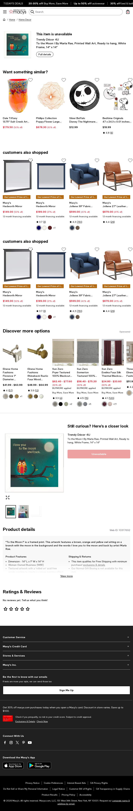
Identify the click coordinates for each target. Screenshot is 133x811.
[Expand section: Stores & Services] (66, 655)
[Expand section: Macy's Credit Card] (66, 646)
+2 (71, 404)
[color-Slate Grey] (78, 228)
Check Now (42, 721)
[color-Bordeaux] (104, 404)
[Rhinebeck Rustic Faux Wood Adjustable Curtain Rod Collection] (39, 352)
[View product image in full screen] (8, 497)
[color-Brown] (50, 228)
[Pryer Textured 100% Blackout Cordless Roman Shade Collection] (63, 352)
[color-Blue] (39, 228)
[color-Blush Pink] (110, 404)
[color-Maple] (30, 396)
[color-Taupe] (129, 393)
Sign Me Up (66, 690)
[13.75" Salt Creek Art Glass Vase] (18, 96)
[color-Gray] (80, 404)
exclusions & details (94, 565)
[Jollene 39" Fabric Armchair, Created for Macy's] (84, 176)
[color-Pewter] (5, 396)
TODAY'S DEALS (13, 3)
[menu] (5, 12)
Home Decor (25, 19)
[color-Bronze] (11, 396)
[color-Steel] (55, 404)
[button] (34, 471)
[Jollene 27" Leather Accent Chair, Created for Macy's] (118, 176)
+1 (54, 228)
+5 (90, 404)
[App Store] (13, 765)
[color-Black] (61, 404)
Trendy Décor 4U (47, 39)
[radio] (39, 228)
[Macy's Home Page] (17, 11)
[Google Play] (39, 765)
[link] (18, 122)
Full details (44, 54)
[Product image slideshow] (34, 463)
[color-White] (44, 228)
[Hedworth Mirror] (18, 176)
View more (66, 575)
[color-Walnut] (36, 396)
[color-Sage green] (66, 404)
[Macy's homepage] (4, 19)
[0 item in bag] (127, 11)
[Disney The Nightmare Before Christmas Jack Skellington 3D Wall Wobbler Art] (84, 96)
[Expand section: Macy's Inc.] (66, 664)
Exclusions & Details (25, 721)
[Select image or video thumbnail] (11, 511)
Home (12, 19)
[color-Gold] (17, 396)
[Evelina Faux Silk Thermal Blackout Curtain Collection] (113, 352)
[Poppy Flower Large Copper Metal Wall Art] (51, 96)
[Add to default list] (30, 80)
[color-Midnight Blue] (72, 228)
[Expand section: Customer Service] (66, 637)
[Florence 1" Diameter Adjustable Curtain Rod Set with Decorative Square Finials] (14, 352)
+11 (115, 404)
